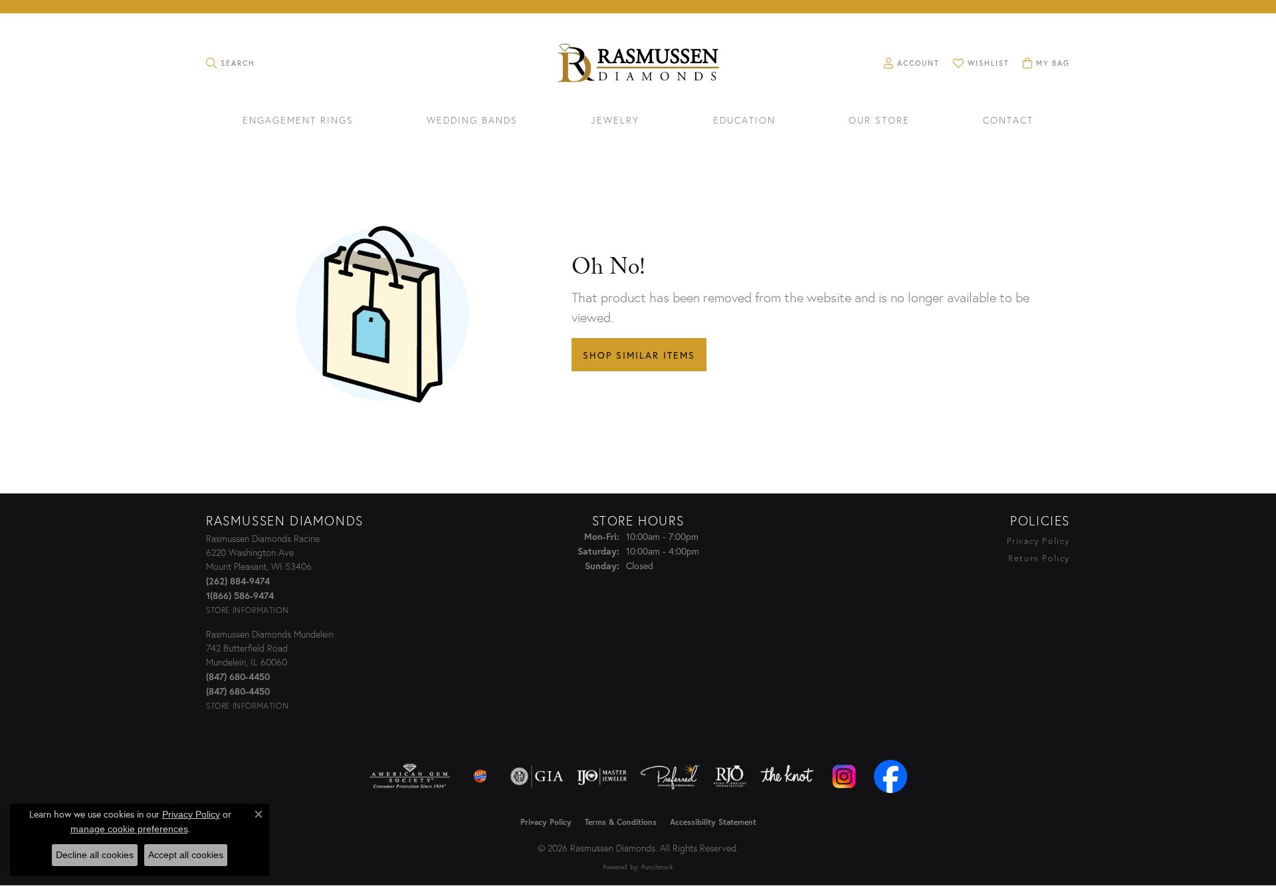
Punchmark (657, 867)
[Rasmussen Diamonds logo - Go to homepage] (638, 64)
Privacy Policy (1038, 541)
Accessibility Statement (713, 822)
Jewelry (615, 121)
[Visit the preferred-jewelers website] (670, 776)
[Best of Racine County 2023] (480, 776)
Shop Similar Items (639, 355)
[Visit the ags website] (410, 776)
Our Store (879, 121)
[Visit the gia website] (537, 776)
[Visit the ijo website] (602, 776)
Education (744, 121)
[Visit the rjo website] (729, 776)
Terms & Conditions (621, 822)
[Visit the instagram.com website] (844, 776)
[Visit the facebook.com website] (890, 776)
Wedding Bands (472, 121)
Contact (1008, 121)
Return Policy (1039, 558)
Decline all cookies (95, 854)
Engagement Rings (298, 121)
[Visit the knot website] (787, 776)
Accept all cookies (185, 854)
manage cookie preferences (129, 829)
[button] (230, 63)
